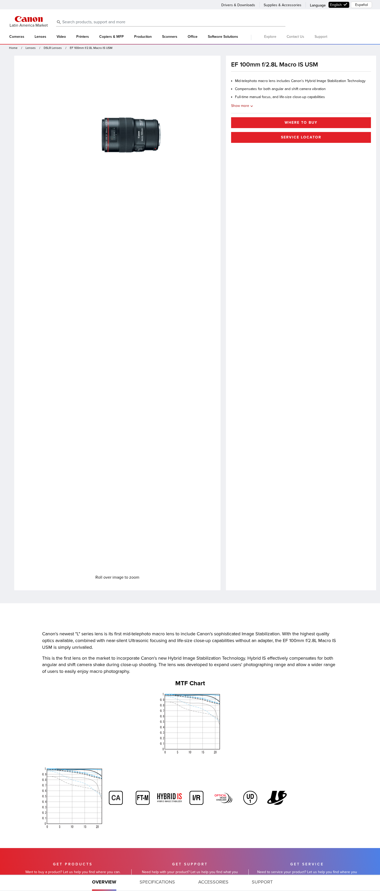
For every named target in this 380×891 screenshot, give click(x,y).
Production (143, 37)
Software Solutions (223, 37)
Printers (82, 37)
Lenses (40, 37)
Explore (270, 36)
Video (61, 37)
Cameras (16, 37)
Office (192, 37)
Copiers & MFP (111, 37)
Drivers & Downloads (238, 5)
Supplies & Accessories (282, 5)
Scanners (169, 37)
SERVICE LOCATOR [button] (301, 137)
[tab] (104, 883)
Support (321, 36)
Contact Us (295, 36)
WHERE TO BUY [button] (301, 122)
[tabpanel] (190, 717)
